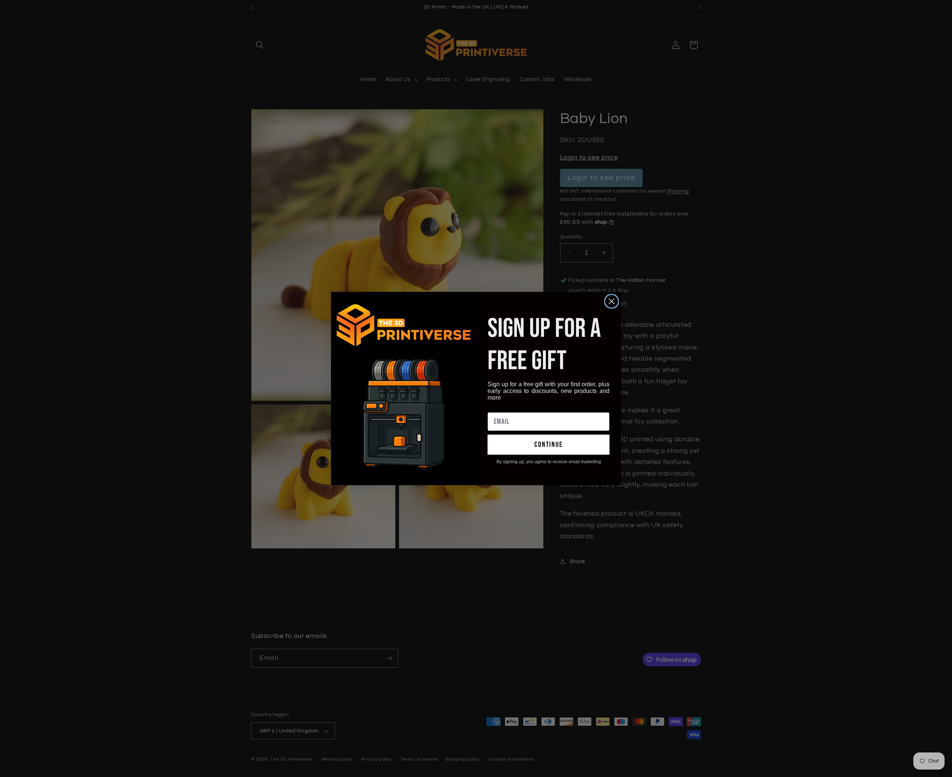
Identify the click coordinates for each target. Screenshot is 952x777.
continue (548, 444)
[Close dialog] (611, 301)
